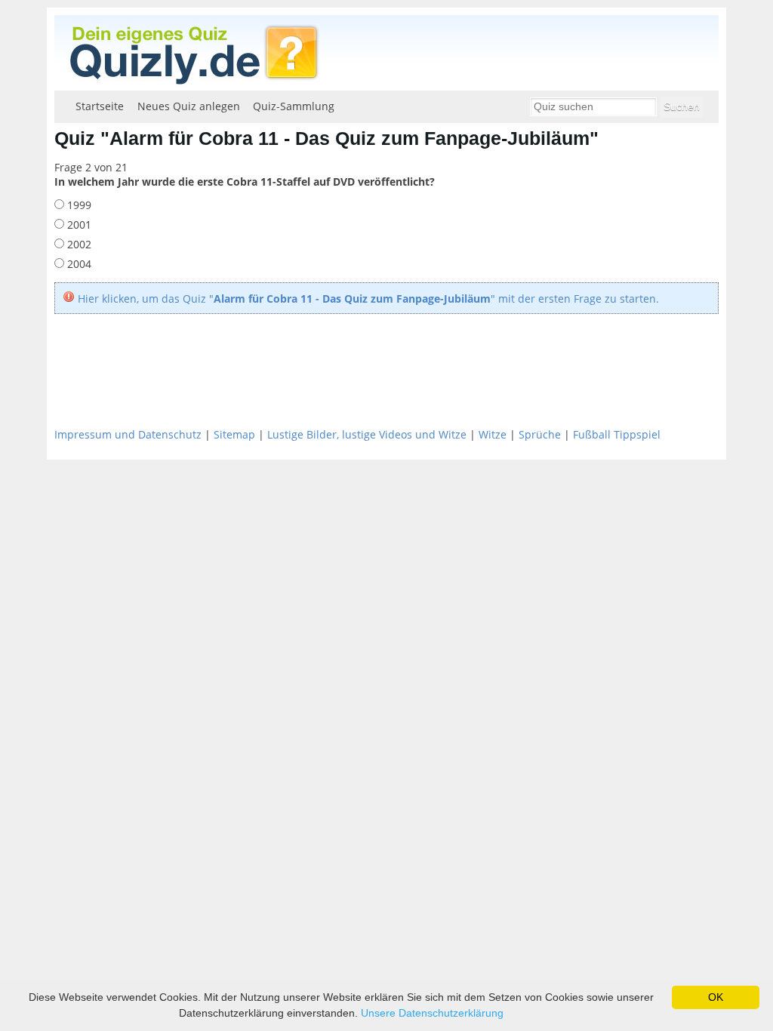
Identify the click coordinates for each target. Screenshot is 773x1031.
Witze (493, 434)
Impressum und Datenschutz (128, 434)
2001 (77, 224)
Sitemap (234, 434)
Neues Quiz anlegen (188, 106)
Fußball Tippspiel (617, 434)
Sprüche (540, 434)
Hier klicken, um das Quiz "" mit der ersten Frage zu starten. (368, 298)
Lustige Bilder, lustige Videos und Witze (367, 434)
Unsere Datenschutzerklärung (432, 1013)
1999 (77, 205)
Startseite (99, 106)
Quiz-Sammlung (293, 106)
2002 (77, 244)
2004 (77, 264)
